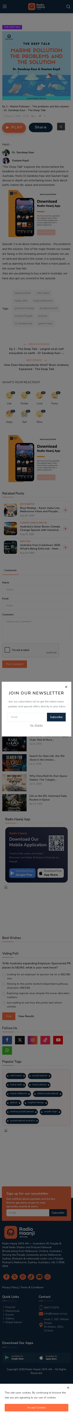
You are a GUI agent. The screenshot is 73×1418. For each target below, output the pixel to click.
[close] (68, 1388)
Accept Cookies (36, 1407)
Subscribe (56, 717)
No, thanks (36, 725)
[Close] (66, 687)
